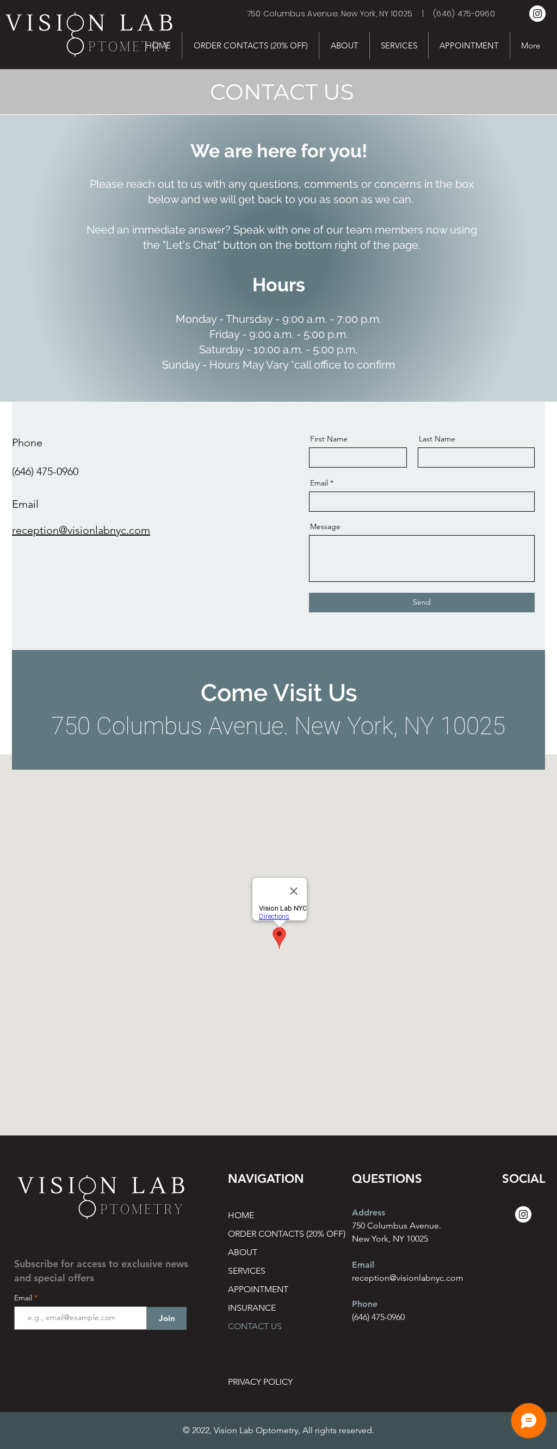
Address (368, 1212)
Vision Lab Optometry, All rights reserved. (294, 1430)
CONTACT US (255, 1326)
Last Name (437, 439)
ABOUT (242, 1252)
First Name (329, 439)
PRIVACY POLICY (260, 1382)
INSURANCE (252, 1308)
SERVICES (246, 1271)
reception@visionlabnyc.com (81, 530)
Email (319, 483)
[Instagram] (537, 13)
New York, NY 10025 (390, 1238)
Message (325, 526)
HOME (241, 1215)
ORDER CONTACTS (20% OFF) (266, 1234)
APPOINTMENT (258, 1289)
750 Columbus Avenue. (396, 1225)
